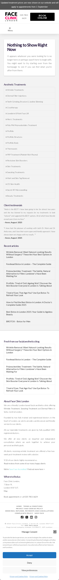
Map (5, 491)
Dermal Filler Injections (16, 96)
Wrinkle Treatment (12, 408)
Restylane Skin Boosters (17, 160)
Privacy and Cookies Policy (19, 576)
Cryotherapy (12, 107)
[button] (55, 531)
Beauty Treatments (15, 196)
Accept (29, 555)
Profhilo (10, 131)
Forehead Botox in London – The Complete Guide (28, 264)
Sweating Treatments (16, 172)
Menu (10, 30)
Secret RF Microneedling (17, 190)
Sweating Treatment (29, 408)
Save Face (39, 513)
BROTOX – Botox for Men (18, 321)
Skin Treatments (14, 166)
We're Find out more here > (24, 469)
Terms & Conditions (33, 506)
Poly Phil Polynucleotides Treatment (22, 125)
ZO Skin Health (13, 184)
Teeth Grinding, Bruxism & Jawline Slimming (25, 101)
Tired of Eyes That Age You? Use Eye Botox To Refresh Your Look (27, 294)
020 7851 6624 (31, 525)
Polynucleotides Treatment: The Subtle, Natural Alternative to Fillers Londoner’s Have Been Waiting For (28, 273)
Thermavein (12, 149)
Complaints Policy (24, 513)
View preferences (29, 570)
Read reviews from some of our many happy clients (25, 463)
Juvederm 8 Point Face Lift (18, 113)
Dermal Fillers (47, 408)
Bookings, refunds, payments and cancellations (29, 511)
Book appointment (11, 497)
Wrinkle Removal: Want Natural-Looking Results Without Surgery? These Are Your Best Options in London (29, 254)
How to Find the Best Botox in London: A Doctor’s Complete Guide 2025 (29, 303)
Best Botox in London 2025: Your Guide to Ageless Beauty (29, 313)
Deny (29, 563)
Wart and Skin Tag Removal (18, 178)
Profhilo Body (12, 143)
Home (19, 506)
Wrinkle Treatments (15, 90)
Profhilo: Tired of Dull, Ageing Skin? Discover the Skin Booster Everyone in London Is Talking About (29, 284)
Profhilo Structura (14, 137)
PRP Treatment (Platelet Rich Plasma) (22, 154)
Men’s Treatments (14, 119)
